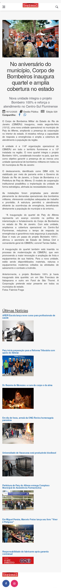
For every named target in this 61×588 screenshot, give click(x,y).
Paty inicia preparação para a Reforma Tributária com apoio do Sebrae (28, 351)
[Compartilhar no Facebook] (20, 114)
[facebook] (6, 583)
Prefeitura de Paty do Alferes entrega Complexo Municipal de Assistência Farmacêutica (25, 486)
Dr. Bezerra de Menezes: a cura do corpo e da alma (27, 385)
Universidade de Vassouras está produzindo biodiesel (29, 452)
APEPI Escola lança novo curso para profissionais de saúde (28, 316)
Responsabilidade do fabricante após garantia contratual (25, 552)
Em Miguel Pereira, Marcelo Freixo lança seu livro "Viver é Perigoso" (29, 520)
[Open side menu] (3, 6)
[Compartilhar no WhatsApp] (24, 114)
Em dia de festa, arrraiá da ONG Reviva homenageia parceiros (27, 419)
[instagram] (14, 583)
